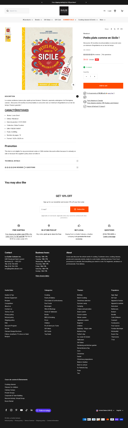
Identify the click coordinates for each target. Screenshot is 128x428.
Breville (113, 314)
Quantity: (86, 72)
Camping (80, 306)
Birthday (79, 295)
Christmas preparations (85, 359)
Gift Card (58, 20)
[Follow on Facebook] (6, 410)
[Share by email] (121, 29)
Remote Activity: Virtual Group (14, 398)
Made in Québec (82, 362)
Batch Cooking (82, 298)
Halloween (80, 340)
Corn (78, 351)
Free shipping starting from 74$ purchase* (64, 2)
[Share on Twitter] (114, 29)
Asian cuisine (81, 312)
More (101, 20)
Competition (9, 303)
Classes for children (11, 387)
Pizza (46, 320)
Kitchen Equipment (11, 298)
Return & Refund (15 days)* (96, 106)
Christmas (80, 354)
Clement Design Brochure (13, 331)
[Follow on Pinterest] (16, 410)
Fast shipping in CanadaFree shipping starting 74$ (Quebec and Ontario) (102, 102)
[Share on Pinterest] (118, 29)
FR (104, 11)
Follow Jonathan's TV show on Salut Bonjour (17, 335)
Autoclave (114, 306)
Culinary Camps (10, 390)
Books (46, 314)
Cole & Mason (116, 317)
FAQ (6, 323)
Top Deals (47, 334)
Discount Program (11, 326)
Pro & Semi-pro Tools (51, 326)
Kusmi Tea (114, 334)
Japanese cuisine (83, 320)
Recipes (7, 300)
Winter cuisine (81, 317)
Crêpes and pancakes (84, 309)
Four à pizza (115, 326)
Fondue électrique (117, 328)
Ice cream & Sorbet (83, 337)
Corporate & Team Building (13, 395)
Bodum (113, 312)
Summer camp (82, 303)
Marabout (86, 33)
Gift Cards (47, 331)
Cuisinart (114, 320)
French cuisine (82, 314)
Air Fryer (114, 298)
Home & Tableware (50, 312)
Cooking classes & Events (87, 20)
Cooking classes (10, 384)
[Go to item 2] (8, 38)
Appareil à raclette (117, 303)
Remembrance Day (83, 348)
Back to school (82, 365)
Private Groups (9, 393)
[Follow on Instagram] (11, 410)
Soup (79, 370)
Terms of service (29, 420)
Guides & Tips (9, 295)
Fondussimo (115, 323)
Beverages (47, 306)
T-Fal (112, 340)
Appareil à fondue (117, 300)
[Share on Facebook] (111, 29)
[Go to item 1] (8, 30)
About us (8, 306)
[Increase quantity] (95, 76)
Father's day (81, 334)
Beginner (80, 323)
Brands (37, 20)
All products (27, 20)
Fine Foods (48, 303)
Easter (79, 356)
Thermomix (115, 337)
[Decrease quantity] (86, 76)
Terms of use (9, 312)
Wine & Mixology (49, 309)
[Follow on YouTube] (21, 410)
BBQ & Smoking (49, 317)
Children (47, 323)
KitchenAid (114, 331)
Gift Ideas (47, 20)
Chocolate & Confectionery (53, 300)
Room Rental (9, 401)
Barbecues (114, 309)
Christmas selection (83, 300)
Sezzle (7, 328)
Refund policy (9, 317)
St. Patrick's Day (82, 368)
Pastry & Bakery (49, 298)
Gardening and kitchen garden (87, 345)
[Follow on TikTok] (26, 410)
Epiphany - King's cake (84, 328)
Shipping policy (9, 320)
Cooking (47, 295)
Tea (78, 373)
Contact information (53, 420)
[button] (9, 167)
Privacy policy (9, 314)
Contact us (8, 309)
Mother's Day (81, 331)
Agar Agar (114, 295)
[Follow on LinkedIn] (31, 410)
